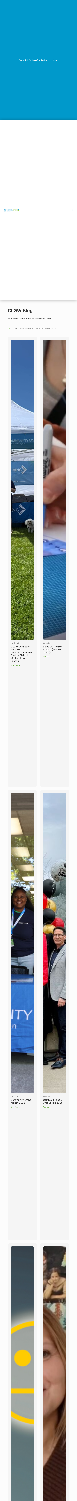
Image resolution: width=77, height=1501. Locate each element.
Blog (15, 328)
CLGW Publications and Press (46, 328)
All (9, 328)
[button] (72, 210)
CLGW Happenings (26, 328)
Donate (55, 60)
